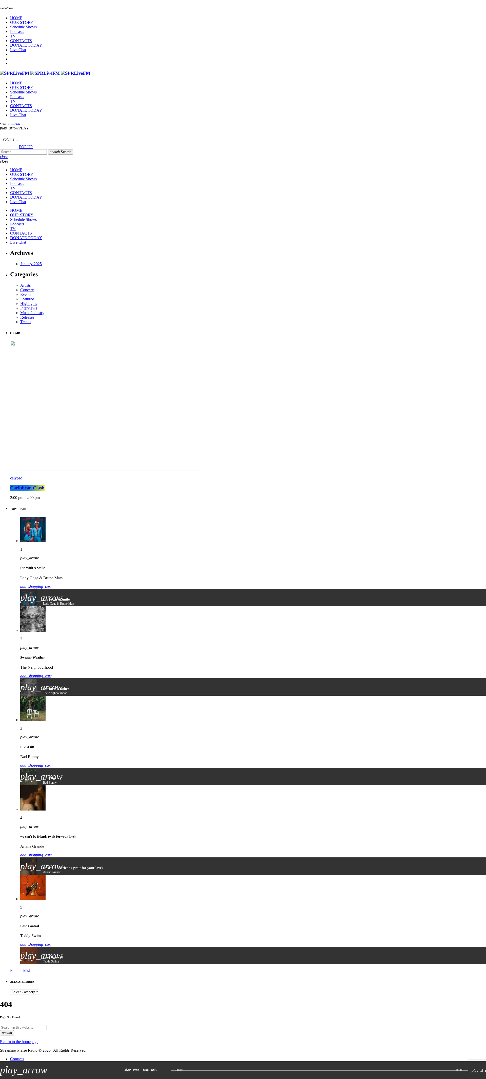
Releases (27, 317)
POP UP (26, 147)
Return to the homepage (19, 1041)
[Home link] (45, 73)
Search (60, 152)
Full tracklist (20, 970)
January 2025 (31, 264)
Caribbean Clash (27, 488)
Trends (25, 322)
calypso (16, 478)
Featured (27, 299)
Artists (25, 285)
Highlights (28, 303)
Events (25, 294)
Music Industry (32, 313)
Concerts (27, 290)
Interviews (28, 308)
